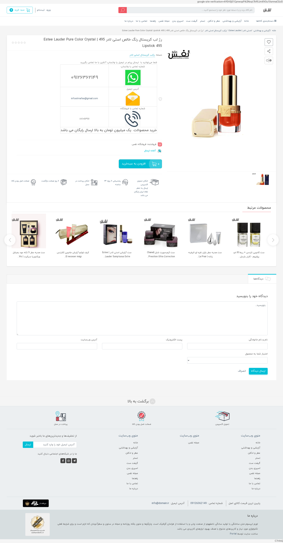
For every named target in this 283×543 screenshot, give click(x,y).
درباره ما (128, 21)
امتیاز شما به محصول (256, 354)
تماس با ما (141, 21)
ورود (48, 10)
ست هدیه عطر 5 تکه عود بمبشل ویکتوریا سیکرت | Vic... (29, 254)
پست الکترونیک (174, 340)
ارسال (28, 444)
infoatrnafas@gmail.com (84, 98)
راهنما (153, 21)
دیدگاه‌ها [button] (258, 279)
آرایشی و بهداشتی (232, 21)
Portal (233, 534)
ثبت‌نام (41, 10)
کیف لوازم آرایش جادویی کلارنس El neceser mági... (73, 254)
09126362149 (198, 503)
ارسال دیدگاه (258, 371)
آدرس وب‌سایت (89, 340)
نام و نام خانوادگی (258, 340)
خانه (246, 21)
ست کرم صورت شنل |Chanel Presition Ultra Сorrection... (161, 254)
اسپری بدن (177, 21)
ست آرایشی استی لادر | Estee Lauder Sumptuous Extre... (117, 254)
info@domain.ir (160, 503)
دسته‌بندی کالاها (265, 21)
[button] (20, 10)
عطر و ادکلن (214, 21)
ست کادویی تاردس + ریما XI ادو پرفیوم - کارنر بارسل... (249, 254)
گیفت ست (191, 21)
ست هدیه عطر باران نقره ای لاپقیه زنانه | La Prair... (205, 254)
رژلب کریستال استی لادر (142, 55)
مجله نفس (164, 21)
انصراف (242, 371)
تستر (202, 21)
